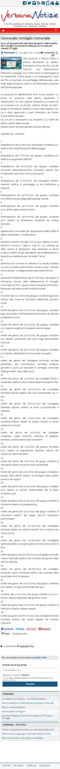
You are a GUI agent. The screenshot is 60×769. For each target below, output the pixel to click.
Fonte (6, 633)
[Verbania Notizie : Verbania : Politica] (30, 21)
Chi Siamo (18, 765)
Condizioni (44, 765)
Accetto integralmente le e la (28, 679)
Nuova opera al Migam (13, 711)
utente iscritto (41, 657)
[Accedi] (57, 4)
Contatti (6, 765)
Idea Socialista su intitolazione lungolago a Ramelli (28, 703)
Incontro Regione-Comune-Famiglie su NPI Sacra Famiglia (27, 717)
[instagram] (34, 4)
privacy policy (9, 680)
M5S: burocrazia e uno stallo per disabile (22, 738)
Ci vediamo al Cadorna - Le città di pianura (23, 698)
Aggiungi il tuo (26, 646)
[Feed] (39, 4)
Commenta (49, 52)
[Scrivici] (43, 4)
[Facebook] (25, 4)
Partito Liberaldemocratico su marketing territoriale (28, 729)
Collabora (31, 765)
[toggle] (56, 31)
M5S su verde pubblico (13, 707)
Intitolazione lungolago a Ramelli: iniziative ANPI (26, 733)
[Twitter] (29, 4)
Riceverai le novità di (16, 675)
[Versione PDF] (48, 4)
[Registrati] (52, 4)
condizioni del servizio (39, 678)
